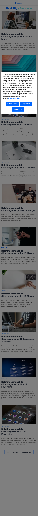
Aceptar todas (26, 104)
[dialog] (19, 93)
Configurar (18, 109)
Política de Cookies (14, 98)
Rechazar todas (12, 104)
